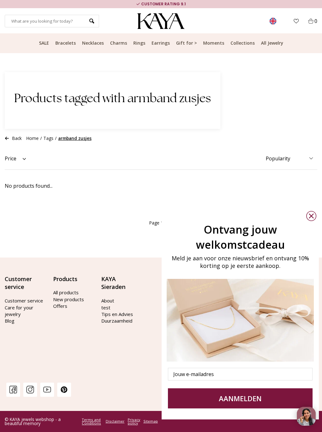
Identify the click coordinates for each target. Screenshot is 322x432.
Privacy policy (134, 421)
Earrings (161, 43)
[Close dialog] (311, 216)
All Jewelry (272, 43)
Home (32, 138)
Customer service (24, 300)
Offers (60, 306)
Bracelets (65, 43)
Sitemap (150, 421)
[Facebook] (13, 389)
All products (66, 292)
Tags (48, 138)
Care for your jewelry (19, 310)
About (107, 300)
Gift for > (186, 43)
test (105, 307)
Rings (139, 43)
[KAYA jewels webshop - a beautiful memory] (161, 21)
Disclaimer (115, 421)
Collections (242, 43)
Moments (213, 43)
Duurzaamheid (116, 321)
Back (17, 138)
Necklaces (93, 43)
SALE (44, 43)
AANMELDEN (240, 398)
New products (68, 299)
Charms (118, 43)
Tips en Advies (117, 314)
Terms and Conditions (91, 421)
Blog (9, 321)
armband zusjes (75, 138)
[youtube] (47, 389)
